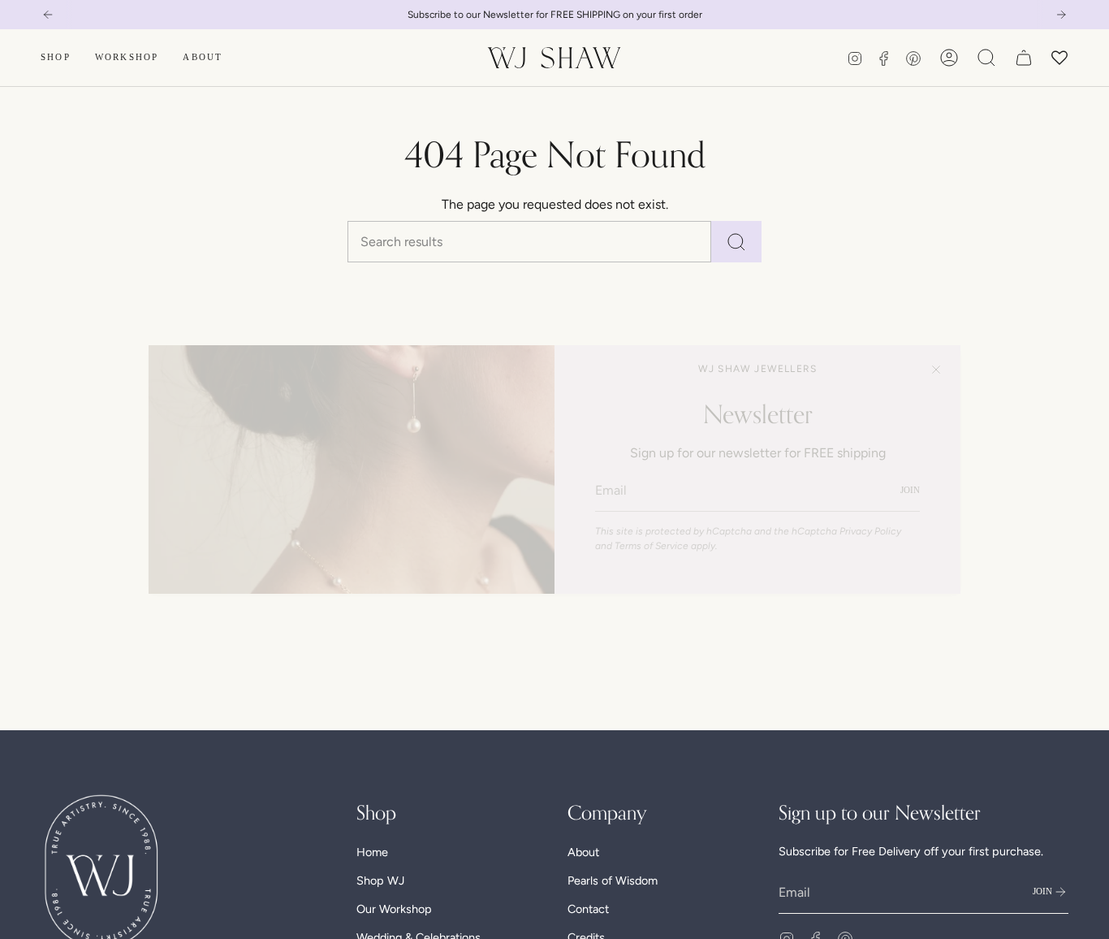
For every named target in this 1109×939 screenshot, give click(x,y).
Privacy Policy (870, 531)
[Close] (936, 369)
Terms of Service (651, 546)
